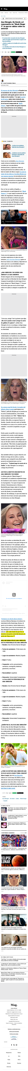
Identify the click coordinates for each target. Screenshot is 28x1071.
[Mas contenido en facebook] (11, 1045)
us (8, 1056)
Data (19, 1056)
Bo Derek (12, 798)
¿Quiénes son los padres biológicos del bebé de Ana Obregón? (19, 154)
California (6, 12)
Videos (19, 1052)
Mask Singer (23, 798)
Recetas (19, 1063)
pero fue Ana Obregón (13, 259)
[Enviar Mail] (2, 83)
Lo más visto (5, 805)
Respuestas (9, 1052)
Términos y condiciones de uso (14, 1029)
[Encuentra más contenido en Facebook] (2, 52)
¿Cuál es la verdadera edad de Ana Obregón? (18, 146)
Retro (19, 1059)
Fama (9, 1059)
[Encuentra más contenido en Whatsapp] (8, 52)
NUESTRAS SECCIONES (14, 1049)
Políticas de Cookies (14, 1033)
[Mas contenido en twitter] (14, 1045)
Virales (8, 1063)
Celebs (17, 798)
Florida (2, 12)
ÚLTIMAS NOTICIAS (7, 957)
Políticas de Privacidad (14, 1031)
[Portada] (14, 1007)
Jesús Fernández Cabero (9, 83)
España (5, 800)
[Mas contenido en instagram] (16, 1045)
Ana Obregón (20, 161)
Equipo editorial (14, 1008)
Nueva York (15, 12)
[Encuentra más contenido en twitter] (5, 52)
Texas (10, 12)
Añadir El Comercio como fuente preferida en (14, 18)
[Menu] (2, 9)
